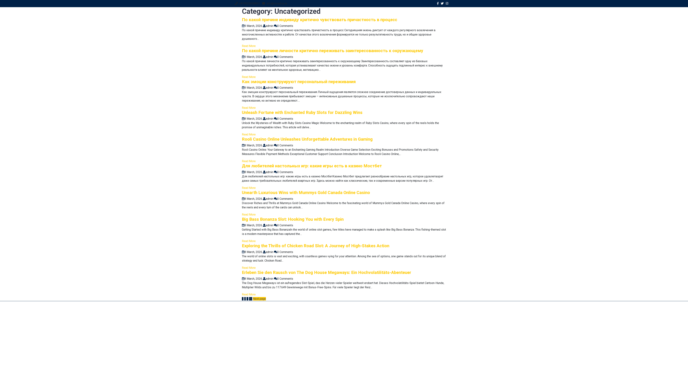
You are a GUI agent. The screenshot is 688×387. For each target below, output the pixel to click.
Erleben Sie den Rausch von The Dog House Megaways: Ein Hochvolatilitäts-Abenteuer (326, 272)
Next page (259, 298)
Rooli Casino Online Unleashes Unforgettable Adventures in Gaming (307, 139)
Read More (249, 46)
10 (250, 298)
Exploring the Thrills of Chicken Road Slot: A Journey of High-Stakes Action (315, 245)
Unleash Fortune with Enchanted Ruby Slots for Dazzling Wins (302, 112)
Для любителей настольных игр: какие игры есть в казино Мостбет (312, 165)
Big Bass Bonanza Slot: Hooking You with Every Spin (293, 219)
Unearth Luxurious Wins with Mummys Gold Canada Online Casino (306, 192)
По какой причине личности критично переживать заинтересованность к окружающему (332, 50)
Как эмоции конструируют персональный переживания (299, 81)
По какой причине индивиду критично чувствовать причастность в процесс (319, 19)
